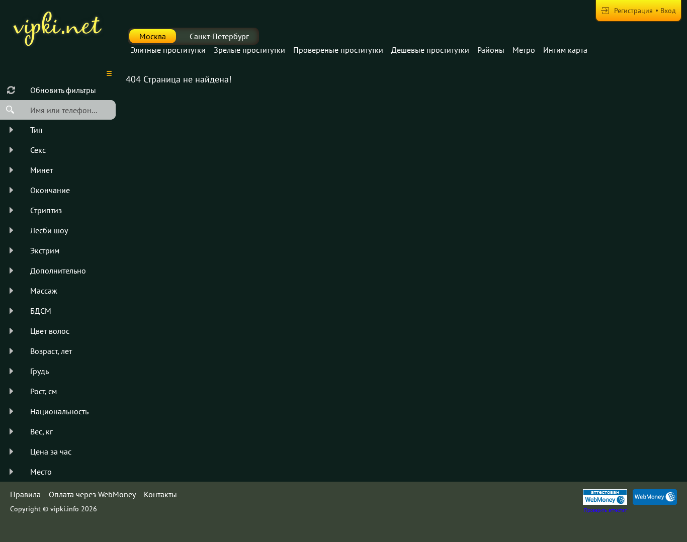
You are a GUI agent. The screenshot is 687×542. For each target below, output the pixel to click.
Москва (152, 36)
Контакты (160, 494)
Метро (523, 50)
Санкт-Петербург (219, 36)
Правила (25, 494)
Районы (490, 50)
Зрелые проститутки (249, 50)
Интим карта (565, 50)
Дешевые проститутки (430, 50)
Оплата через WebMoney (92, 494)
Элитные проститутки (168, 50)
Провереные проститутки (338, 50)
